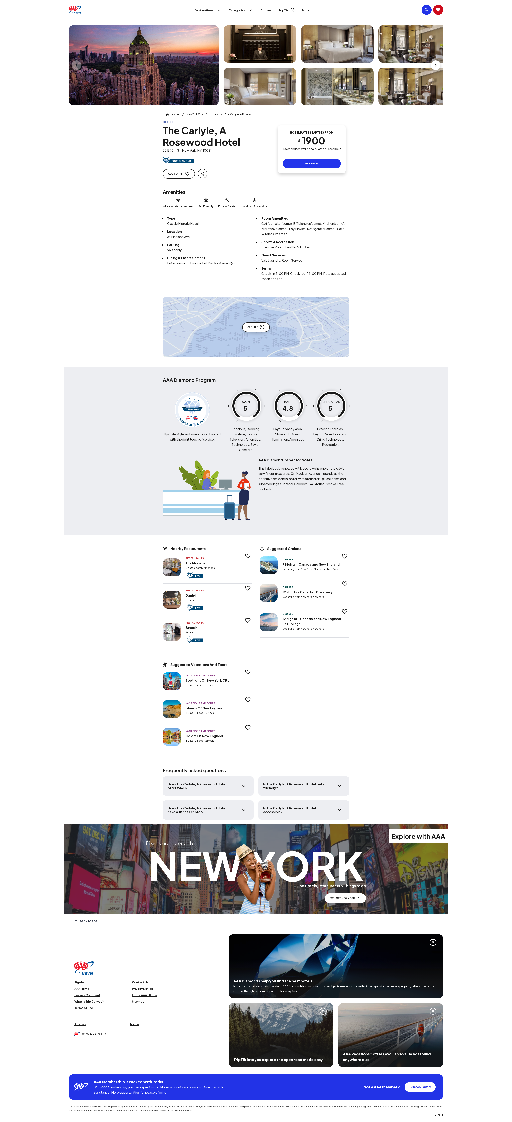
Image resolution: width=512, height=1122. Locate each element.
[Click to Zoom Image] (144, 65)
